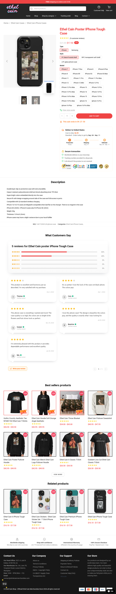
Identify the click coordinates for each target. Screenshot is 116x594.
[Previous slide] (7, 61)
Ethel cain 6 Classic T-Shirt (70, 460)
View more (58, 474)
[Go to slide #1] (24, 100)
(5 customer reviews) (77, 38)
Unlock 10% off (5, 584)
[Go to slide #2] (35, 100)
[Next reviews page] (106, 369)
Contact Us (64, 570)
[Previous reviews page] (95, 369)
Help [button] (112, 591)
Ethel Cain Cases (17, 23)
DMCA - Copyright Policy (41, 570)
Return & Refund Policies (69, 567)
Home (6, 23)
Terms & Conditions (39, 564)
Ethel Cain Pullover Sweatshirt (100, 418)
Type (61, 46)
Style (61, 54)
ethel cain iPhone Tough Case (100, 517)
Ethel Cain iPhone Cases (36, 23)
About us (36, 560)
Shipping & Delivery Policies (69, 560)
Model (62, 65)
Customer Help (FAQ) (67, 573)
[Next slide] (52, 61)
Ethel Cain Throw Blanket (70, 418)
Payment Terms (65, 564)
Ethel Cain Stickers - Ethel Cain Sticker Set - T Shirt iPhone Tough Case (44, 519)
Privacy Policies (38, 567)
